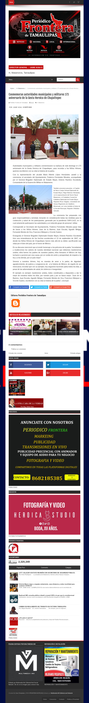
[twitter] (74, 2)
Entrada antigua (75, 353)
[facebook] (70, 2)
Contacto (61, 699)
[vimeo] (78, 2)
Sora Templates (20, 693)
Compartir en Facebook (20, 287)
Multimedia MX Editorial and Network (62, 693)
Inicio (46, 353)
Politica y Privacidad (73, 699)
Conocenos (52, 699)
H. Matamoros (40, 102)
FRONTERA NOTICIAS (36, 693)
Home (45, 699)
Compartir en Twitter (41, 287)
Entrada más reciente (15, 353)
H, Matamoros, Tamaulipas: (22, 73)
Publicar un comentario (18, 349)
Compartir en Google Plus (62, 287)
